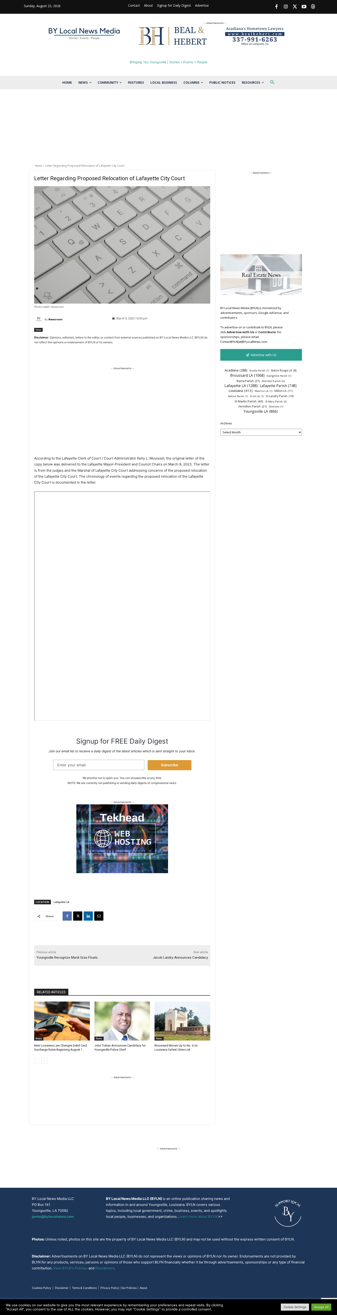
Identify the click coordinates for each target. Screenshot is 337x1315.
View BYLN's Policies (70, 1268)
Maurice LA (263, 391)
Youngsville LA (261, 411)
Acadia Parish (259, 370)
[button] (272, 82)
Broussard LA (247, 375)
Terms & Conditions (84, 1288)
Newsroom (55, 319)
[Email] (98, 916)
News (38, 166)
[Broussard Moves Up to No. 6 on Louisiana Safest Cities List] (182, 1021)
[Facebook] (276, 6)
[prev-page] (37, 1061)
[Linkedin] (88, 916)
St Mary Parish (276, 401)
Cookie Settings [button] (295, 1307)
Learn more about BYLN (198, 1216)
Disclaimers (104, 1268)
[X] (77, 916)
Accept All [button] (321, 1307)
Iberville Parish (273, 381)
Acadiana (236, 370)
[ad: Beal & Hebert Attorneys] (214, 45)
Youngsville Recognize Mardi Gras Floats (67, 957)
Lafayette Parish (278, 385)
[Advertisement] (168, 129)
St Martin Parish (249, 401)
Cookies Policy (41, 1288)
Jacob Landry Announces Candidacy (180, 957)
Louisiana (241, 390)
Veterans (276, 406)
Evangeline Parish (279, 375)
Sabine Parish (238, 396)
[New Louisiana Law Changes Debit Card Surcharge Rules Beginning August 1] (62, 1021)
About (143, 1288)
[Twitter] (294, 6)
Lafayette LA (61, 902)
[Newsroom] (39, 319)
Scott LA (257, 396)
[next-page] (44, 1061)
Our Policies (129, 1288)
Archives (226, 423)
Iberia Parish (248, 381)
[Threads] (313, 6)
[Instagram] (285, 6)
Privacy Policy (109, 1288)
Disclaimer (61, 1288)
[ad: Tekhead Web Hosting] (122, 872)
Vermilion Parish (252, 406)
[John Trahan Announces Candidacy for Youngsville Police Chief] (122, 1021)
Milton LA (283, 391)
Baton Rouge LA (284, 370)
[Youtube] (304, 6)
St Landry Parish (279, 396)
